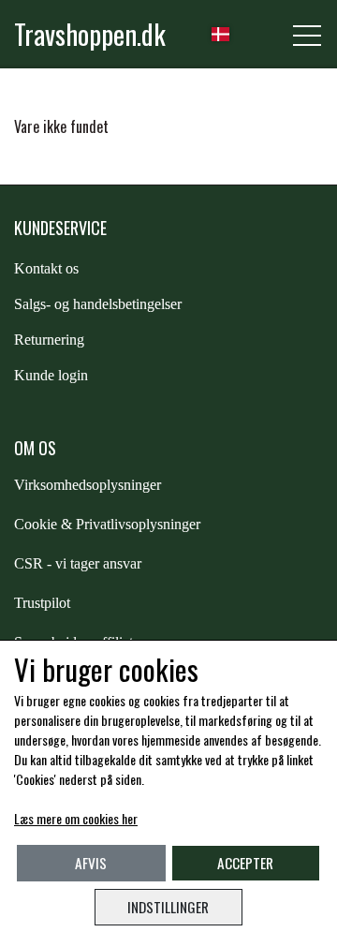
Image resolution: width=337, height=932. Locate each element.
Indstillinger (168, 906)
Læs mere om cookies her (76, 818)
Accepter (245, 862)
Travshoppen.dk (90, 33)
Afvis (91, 862)
